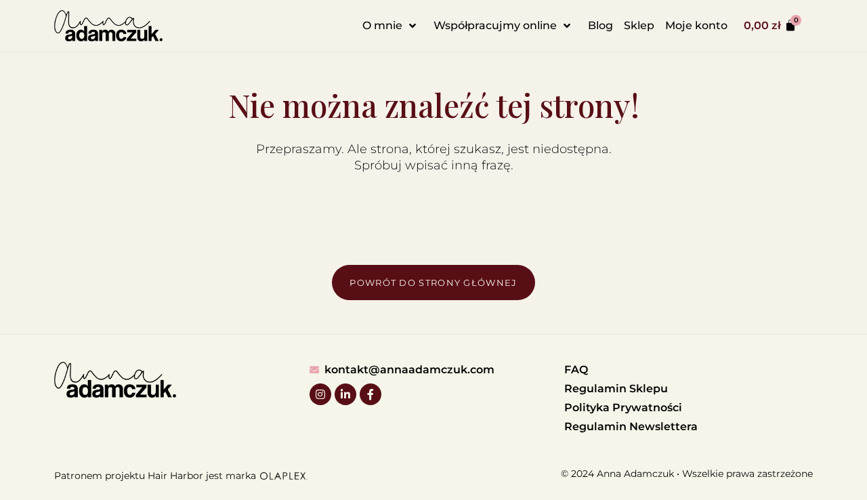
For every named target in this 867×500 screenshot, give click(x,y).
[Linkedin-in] (345, 394)
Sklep (639, 25)
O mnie (382, 25)
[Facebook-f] (370, 394)
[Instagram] (320, 394)
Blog (600, 25)
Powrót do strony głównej (433, 282)
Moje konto (696, 25)
